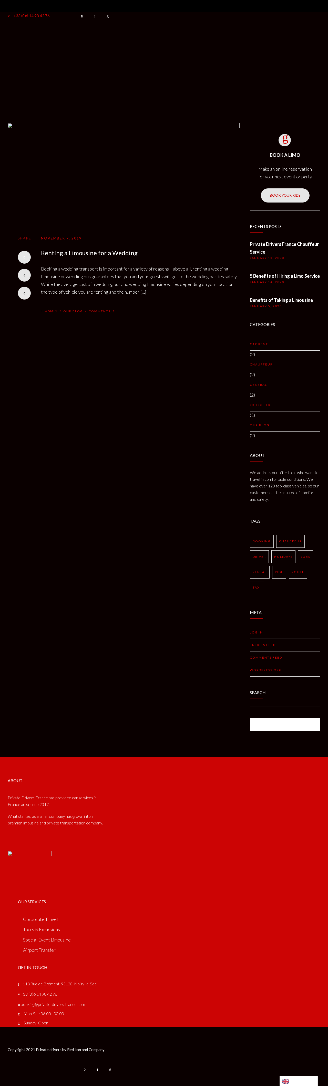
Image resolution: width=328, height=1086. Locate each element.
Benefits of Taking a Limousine (281, 300)
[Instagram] (97, 1069)
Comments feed (266, 657)
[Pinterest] (24, 293)
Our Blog (73, 311)
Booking (126, 39)
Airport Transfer (39, 950)
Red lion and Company (86, 1049)
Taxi (257, 587)
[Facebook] (24, 257)
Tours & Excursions (41, 929)
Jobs (305, 557)
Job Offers (261, 405)
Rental (260, 572)
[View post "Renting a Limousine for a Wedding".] (124, 174)
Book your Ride (285, 195)
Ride (279, 572)
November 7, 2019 (61, 238)
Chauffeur (261, 364)
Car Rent (259, 344)
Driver (259, 557)
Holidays (283, 557)
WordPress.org (266, 670)
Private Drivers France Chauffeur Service (284, 248)
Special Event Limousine (47, 940)
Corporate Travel (40, 919)
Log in (256, 632)
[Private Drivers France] (67, 39)
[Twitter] (24, 275)
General (258, 385)
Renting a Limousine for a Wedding (89, 252)
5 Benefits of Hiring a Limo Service (285, 276)
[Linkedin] (110, 1069)
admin (51, 311)
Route (298, 572)
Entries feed (263, 645)
